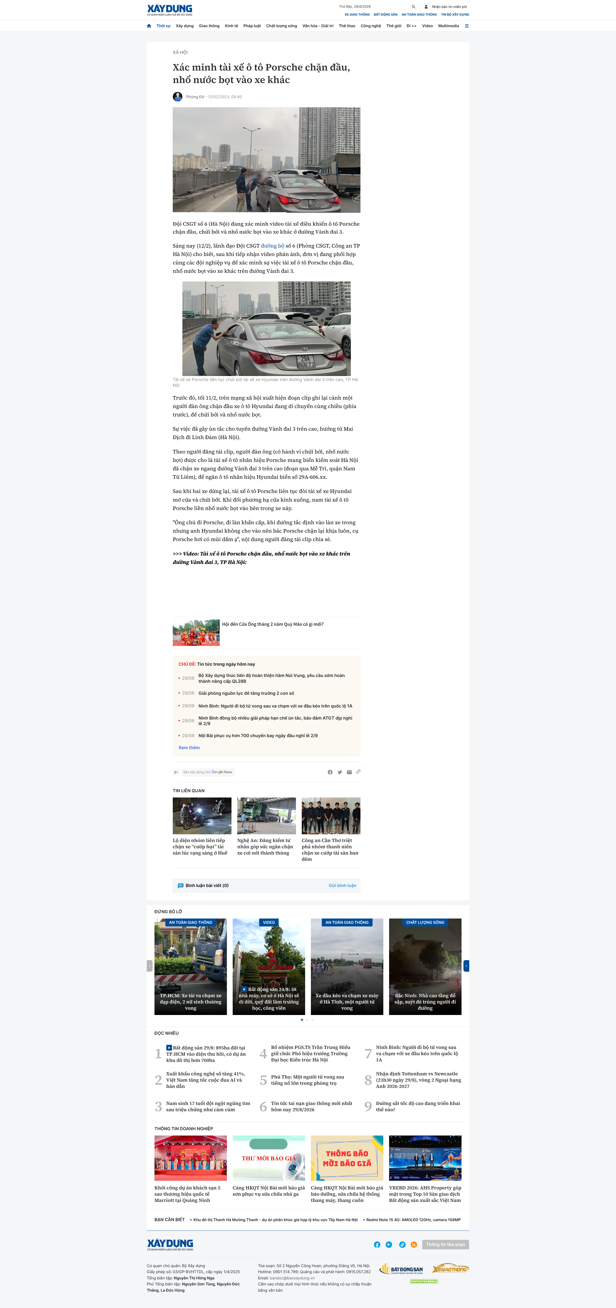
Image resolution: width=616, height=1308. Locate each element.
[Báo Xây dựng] (170, 10)
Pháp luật (252, 25)
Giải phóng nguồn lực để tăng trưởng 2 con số (246, 693)
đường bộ (272, 245)
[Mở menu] (466, 25)
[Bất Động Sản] (401, 1269)
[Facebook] (330, 772)
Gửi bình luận (342, 885)
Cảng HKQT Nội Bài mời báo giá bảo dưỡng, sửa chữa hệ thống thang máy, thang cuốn (347, 1194)
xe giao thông (357, 15)
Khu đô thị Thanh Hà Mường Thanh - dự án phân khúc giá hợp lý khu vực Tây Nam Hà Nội (275, 1219)
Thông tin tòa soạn (445, 1244)
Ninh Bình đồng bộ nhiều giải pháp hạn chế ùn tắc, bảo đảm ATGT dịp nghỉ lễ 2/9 (275, 721)
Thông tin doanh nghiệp (183, 1128)
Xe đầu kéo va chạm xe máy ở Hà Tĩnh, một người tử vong (347, 1001)
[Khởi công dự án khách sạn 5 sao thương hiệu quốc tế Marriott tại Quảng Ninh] (190, 1158)
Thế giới (393, 25)
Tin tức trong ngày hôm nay (226, 664)
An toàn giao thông (419, 15)
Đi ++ (412, 25)
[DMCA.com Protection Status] (424, 1281)
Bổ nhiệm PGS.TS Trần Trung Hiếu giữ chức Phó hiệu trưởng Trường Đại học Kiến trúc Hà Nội (310, 1053)
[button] (302, 1020)
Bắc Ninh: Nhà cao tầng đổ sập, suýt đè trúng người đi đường (425, 1001)
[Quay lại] (176, 772)
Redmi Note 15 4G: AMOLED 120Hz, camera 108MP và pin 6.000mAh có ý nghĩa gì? (443, 1219)
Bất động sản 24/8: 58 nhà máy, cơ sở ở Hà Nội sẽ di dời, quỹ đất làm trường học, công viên (269, 998)
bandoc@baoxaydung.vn (292, 1278)
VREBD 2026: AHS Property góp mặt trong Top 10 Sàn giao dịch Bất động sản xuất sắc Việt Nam (425, 1194)
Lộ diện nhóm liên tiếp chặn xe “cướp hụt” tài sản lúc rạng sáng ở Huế (200, 846)
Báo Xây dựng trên (197, 772)
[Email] (349, 772)
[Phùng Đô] (177, 97)
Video (427, 25)
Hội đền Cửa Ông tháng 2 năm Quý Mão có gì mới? (273, 624)
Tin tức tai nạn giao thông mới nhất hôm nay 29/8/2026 (311, 1106)
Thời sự (163, 25)
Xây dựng (185, 25)
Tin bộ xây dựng (455, 15)
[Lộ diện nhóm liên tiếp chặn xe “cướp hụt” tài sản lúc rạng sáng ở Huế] (202, 816)
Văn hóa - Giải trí (317, 25)
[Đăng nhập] (426, 6)
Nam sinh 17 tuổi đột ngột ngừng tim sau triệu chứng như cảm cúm (208, 1106)
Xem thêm (189, 747)
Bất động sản (386, 15)
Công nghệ (371, 25)
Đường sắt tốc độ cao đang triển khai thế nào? (418, 1106)
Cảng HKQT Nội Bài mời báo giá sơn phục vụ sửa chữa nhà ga (269, 1191)
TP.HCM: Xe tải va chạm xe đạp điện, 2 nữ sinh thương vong (191, 1001)
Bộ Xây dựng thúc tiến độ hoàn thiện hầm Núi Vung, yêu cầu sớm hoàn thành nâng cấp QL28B (272, 678)
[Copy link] (358, 772)
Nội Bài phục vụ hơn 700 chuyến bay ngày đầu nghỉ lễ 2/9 (258, 735)
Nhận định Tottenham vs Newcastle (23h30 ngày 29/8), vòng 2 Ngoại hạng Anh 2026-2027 (418, 1080)
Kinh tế (231, 25)
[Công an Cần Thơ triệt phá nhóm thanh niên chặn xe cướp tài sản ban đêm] (331, 816)
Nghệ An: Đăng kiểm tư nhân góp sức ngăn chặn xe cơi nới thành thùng (265, 846)
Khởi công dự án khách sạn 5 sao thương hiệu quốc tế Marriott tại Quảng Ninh (187, 1194)
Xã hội (180, 52)
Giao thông (209, 25)
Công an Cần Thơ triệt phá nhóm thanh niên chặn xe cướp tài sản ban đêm (330, 849)
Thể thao (347, 25)
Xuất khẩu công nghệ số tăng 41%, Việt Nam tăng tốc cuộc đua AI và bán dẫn (205, 1080)
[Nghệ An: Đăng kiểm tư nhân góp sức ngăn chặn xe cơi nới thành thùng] (266, 816)
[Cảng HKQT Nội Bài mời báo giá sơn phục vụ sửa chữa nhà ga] (269, 1158)
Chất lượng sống (281, 25)
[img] (266, 328)
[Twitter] (340, 772)
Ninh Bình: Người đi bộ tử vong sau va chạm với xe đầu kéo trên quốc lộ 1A (276, 706)
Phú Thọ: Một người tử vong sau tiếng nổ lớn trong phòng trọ (307, 1080)
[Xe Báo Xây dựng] (450, 1268)
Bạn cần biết (169, 1219)
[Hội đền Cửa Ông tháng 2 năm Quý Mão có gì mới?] (196, 632)
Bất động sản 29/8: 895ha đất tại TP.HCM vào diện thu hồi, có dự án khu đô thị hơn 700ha (206, 1053)
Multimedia (448, 25)
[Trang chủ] (149, 26)
